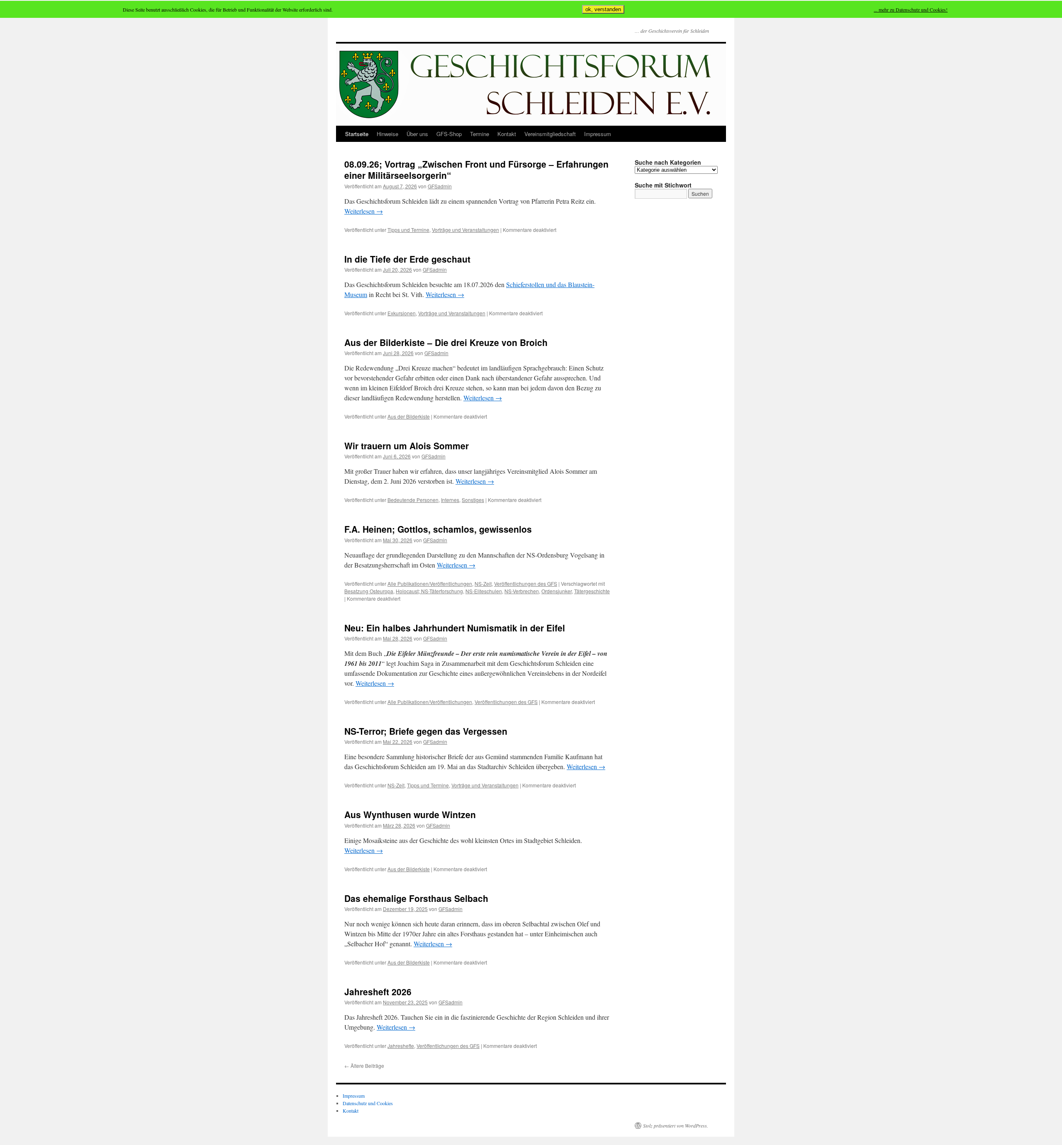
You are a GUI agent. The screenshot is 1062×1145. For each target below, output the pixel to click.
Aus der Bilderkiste (408, 416)
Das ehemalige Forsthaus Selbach (416, 898)
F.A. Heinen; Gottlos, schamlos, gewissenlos (438, 529)
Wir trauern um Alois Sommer (406, 445)
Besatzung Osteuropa (368, 590)
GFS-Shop (449, 134)
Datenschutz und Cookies (368, 1103)
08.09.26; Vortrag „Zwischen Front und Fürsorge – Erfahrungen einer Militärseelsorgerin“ (476, 169)
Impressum (597, 134)
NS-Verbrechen (521, 590)
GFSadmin (440, 186)
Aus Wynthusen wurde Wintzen (410, 814)
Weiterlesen (363, 211)
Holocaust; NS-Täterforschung (429, 590)
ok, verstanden (603, 9)
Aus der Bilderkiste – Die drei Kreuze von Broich (446, 342)
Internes (450, 499)
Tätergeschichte (592, 590)
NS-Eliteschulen (483, 590)
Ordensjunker (556, 590)
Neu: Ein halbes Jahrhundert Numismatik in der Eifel (454, 627)
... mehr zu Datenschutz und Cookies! (911, 9)
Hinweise (387, 134)
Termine (479, 134)
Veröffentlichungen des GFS (525, 583)
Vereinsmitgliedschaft (550, 134)
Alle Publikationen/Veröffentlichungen (429, 583)
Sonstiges (473, 499)
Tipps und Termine (408, 229)
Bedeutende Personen (412, 499)
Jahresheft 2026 (378, 991)
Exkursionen (401, 313)
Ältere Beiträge (364, 1065)
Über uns (417, 134)
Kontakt (506, 134)
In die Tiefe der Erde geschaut (407, 259)
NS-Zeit (483, 583)
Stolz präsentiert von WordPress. (675, 1125)
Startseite (356, 134)
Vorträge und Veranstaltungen (465, 229)
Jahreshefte (400, 1045)
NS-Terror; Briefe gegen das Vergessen (425, 731)
